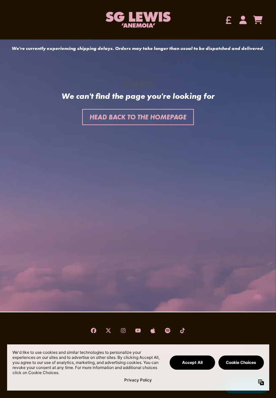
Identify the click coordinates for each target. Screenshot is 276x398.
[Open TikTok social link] (182, 330)
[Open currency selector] (228, 19)
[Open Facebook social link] (93, 330)
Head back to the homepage (138, 117)
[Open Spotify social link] (167, 330)
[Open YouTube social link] (138, 330)
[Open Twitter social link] (108, 330)
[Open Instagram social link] (123, 330)
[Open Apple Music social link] (152, 330)
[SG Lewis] (138, 20)
